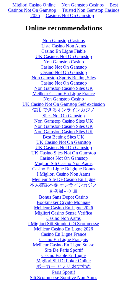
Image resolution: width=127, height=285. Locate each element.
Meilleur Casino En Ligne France (63, 93)
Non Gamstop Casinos (82, 4)
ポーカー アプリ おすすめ (63, 266)
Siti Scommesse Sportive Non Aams (63, 277)
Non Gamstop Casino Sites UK (63, 88)
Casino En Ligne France (63, 234)
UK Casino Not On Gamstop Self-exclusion (63, 104)
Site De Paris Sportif (64, 250)
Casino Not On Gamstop (63, 67)
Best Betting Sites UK (63, 136)
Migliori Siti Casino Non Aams (63, 163)
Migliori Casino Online (34, 4)
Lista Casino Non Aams (63, 45)
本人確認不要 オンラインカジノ (63, 184)
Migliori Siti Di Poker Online (63, 260)
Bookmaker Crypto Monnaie (63, 202)
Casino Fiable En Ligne (63, 255)
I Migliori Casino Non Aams (63, 174)
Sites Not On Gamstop (64, 115)
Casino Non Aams (63, 218)
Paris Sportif (63, 272)
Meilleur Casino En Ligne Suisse (63, 244)
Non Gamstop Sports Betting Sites (64, 77)
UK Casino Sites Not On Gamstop (63, 152)
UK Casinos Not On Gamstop (63, 56)
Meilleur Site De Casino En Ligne (63, 179)
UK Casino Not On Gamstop (63, 142)
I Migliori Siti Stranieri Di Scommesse (63, 223)
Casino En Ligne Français (63, 239)
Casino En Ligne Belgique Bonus (63, 168)
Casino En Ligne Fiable (63, 51)
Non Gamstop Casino (63, 61)
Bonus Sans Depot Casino (63, 197)
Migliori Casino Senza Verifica (63, 212)
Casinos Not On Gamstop (70, 15)
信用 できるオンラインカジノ (63, 109)
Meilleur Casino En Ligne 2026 (63, 207)
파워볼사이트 (63, 191)
